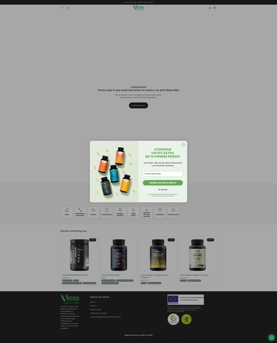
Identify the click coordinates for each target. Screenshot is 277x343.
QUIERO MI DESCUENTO (163, 182)
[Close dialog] (183, 144)
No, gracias (162, 189)
